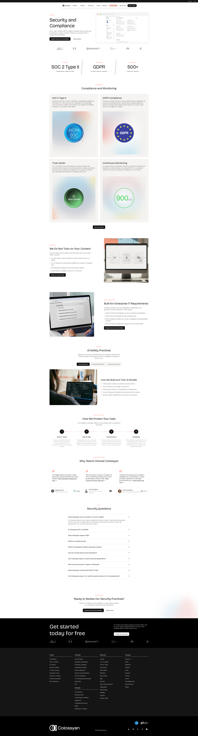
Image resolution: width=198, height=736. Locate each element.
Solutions (82, 5)
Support (190, 1)
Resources (91, 5)
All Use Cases (79, 659)
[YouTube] (146, 729)
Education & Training (81, 709)
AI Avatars (53, 664)
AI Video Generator (55, 678)
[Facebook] (142, 729)
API (76, 684)
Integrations (103, 687)
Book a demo (132, 5)
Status (127, 687)
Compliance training (80, 667)
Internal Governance (114, 364)
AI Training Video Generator (83, 678)
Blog (101, 678)
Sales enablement (80, 670)
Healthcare (78, 700)
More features (54, 681)
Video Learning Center (106, 684)
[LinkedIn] (129, 729)
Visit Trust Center (99, 227)
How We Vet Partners (98, 364)
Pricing (98, 5)
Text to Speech (54, 662)
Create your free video (121, 634)
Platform (75, 5)
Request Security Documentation (60, 39)
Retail (76, 706)
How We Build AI (83, 364)
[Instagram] (133, 729)
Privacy (127, 676)
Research (128, 664)
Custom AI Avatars (55, 676)
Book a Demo (77, 39)
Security (127, 673)
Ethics (127, 662)
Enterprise (104, 5)
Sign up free (122, 5)
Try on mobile (104, 662)
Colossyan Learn (54, 673)
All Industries (78, 692)
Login (195, 1)
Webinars (102, 673)
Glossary (102, 681)
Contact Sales (104, 698)
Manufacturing (79, 695)
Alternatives (103, 670)
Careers (127, 667)
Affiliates (102, 692)
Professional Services (81, 703)
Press (126, 670)
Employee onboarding (81, 662)
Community (103, 667)
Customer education (81, 664)
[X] (138, 729)
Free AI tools (114, 5)
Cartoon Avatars (54, 667)
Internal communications (82, 673)
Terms (127, 678)
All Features (53, 659)
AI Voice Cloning (54, 670)
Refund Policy (129, 684)
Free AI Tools (104, 664)
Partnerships (103, 690)
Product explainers (80, 676)
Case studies (103, 676)
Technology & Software (82, 697)
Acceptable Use (130, 681)
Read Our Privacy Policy (57, 275)
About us (128, 659)
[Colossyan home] (66, 5)
